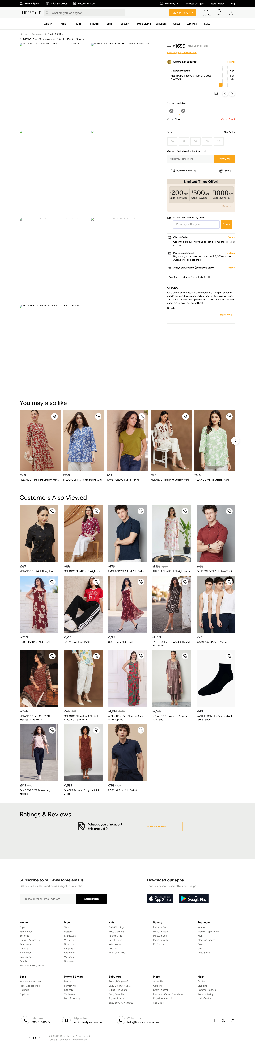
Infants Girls (115, 935)
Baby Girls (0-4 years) (121, 985)
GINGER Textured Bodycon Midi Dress (81, 792)
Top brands (26, 994)
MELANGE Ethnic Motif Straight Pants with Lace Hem (81, 718)
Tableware (69, 994)
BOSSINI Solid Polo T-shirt (122, 790)
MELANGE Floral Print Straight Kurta (39, 479)
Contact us (204, 981)
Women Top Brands (208, 931)
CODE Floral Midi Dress (120, 642)
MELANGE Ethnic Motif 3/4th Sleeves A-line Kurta (35, 718)
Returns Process (207, 989)
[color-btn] (171, 111)
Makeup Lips (160, 935)
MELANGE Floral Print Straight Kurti (82, 479)
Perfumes (158, 944)
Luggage (24, 989)
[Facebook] (214, 1020)
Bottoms (24, 935)
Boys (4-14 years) (118, 981)
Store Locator (160, 989)
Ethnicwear (26, 931)
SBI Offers (159, 1002)
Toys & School (116, 998)
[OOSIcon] (171, 111)
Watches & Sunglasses (32, 965)
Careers (157, 985)
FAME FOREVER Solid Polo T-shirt (126, 571)
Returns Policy (205, 994)
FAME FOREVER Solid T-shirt (123, 479)
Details (226, 206)
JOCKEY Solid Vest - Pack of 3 (213, 642)
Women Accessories (31, 981)
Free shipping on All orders (182, 52)
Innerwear (69, 948)
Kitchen (68, 989)
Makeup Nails (160, 940)
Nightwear (25, 952)
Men (26, 34)
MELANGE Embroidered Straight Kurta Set (170, 718)
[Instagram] (233, 1020)
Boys (200, 944)
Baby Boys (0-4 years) (121, 1002)
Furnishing (70, 985)
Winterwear (26, 944)
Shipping (202, 985)
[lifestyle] (31, 12)
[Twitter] (223, 1020)
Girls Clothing (116, 927)
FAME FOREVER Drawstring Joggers (35, 792)
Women (202, 927)
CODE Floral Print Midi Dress (35, 642)
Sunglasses (70, 961)
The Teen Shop (117, 952)
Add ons (113, 948)
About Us (158, 981)
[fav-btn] (54, 416)
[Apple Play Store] (160, 899)
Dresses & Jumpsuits (31, 940)
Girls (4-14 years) (118, 989)
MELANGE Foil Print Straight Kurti (38, 571)
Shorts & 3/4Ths (55, 34)
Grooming (69, 952)
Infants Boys (115, 940)
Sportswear (26, 957)
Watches (69, 957)
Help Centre (204, 998)
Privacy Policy (79, 1039)
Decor (67, 981)
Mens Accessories (30, 985)
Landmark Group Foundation (168, 994)
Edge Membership (163, 998)
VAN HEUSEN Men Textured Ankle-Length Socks (216, 718)
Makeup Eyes (160, 927)
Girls (200, 948)
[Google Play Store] (194, 899)
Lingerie (24, 948)
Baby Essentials (117, 994)
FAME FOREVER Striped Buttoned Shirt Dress (171, 644)
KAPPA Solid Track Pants (77, 642)
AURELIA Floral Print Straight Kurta (171, 571)
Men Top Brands (206, 940)
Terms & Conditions (59, 1039)
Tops (22, 927)
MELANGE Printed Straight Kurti (211, 479)
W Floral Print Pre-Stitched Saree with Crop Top (126, 718)
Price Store (204, 952)
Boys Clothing (116, 931)
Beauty (23, 961)
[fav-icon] (206, 12)
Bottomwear (38, 34)
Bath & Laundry (72, 998)
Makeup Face (160, 931)
